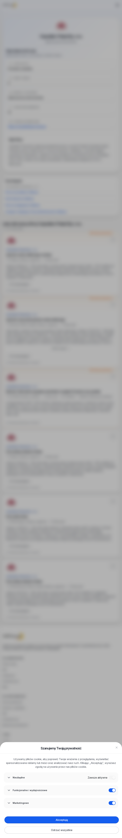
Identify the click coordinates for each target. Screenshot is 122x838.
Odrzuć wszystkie (61, 830)
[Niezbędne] (112, 777)
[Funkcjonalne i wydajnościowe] (112, 790)
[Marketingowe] (112, 803)
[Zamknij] (116, 747)
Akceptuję (62, 819)
